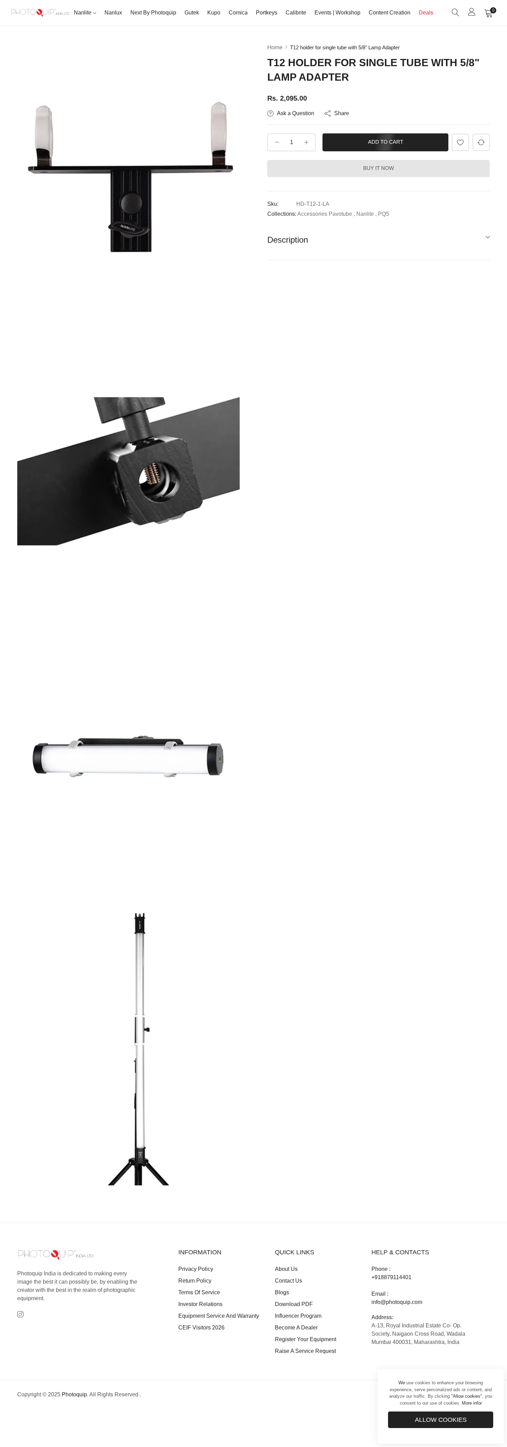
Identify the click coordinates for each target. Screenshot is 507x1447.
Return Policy (194, 1281)
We (401, 1382)
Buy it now (378, 168)
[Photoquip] (40, 12)
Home (274, 47)
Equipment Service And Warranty (218, 1316)
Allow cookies (441, 1419)
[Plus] (306, 142)
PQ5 (383, 214)
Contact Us (288, 1281)
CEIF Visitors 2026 (201, 1327)
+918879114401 (391, 1277)
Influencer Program (298, 1316)
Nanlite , (366, 214)
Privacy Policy (195, 1269)
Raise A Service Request (305, 1351)
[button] (460, 142)
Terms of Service (199, 1292)
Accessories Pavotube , (326, 214)
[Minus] (277, 142)
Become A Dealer (296, 1327)
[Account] (472, 13)
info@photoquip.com (396, 1302)
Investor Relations (200, 1304)
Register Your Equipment (305, 1339)
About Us (286, 1269)
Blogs (282, 1292)
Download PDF (294, 1304)
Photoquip (74, 1394)
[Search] (455, 13)
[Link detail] (20, 1315)
